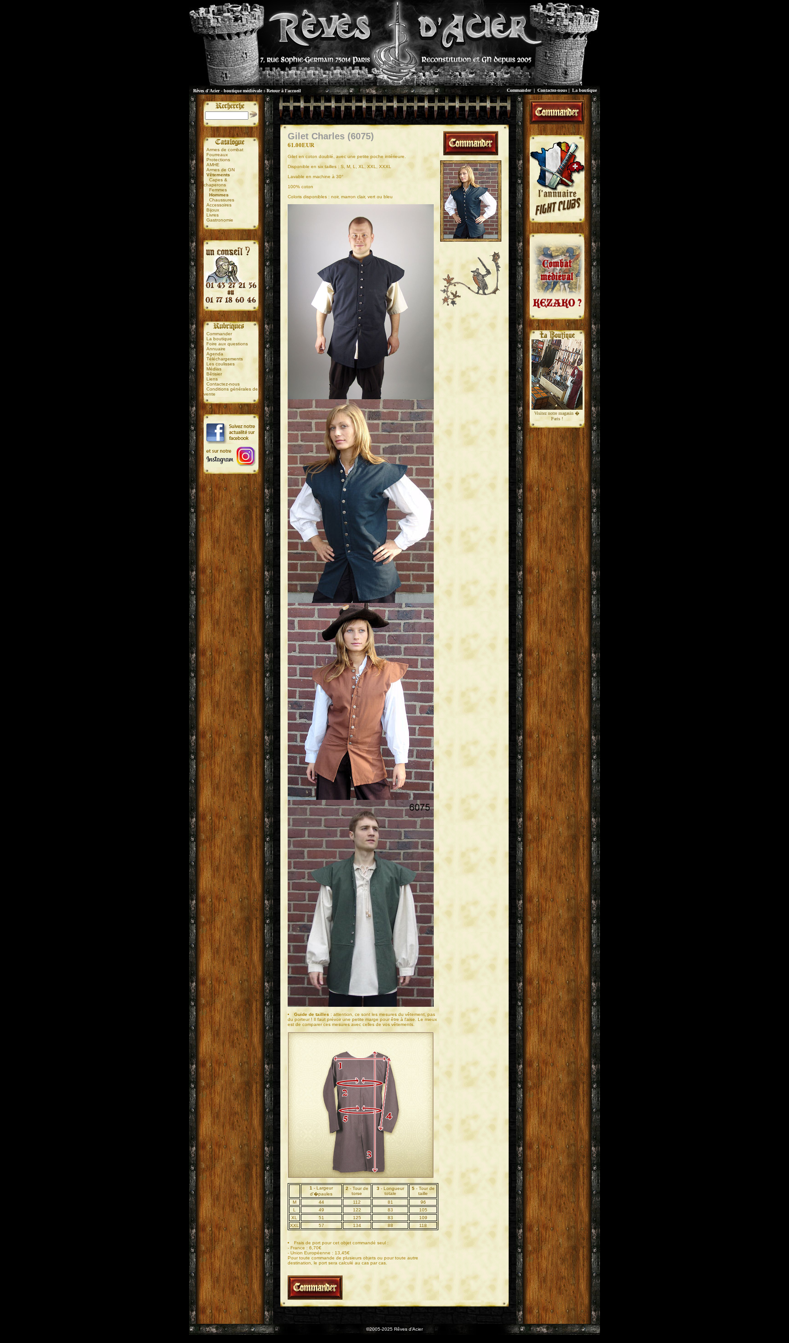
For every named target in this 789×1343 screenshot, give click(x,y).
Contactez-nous (552, 90)
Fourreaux (217, 154)
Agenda (214, 353)
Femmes (218, 189)
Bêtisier (214, 373)
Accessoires (218, 204)
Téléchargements (224, 358)
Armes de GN (220, 169)
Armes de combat (224, 149)
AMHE (213, 164)
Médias (213, 368)
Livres (212, 214)
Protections (218, 159)
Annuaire (216, 348)
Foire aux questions (227, 343)
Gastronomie (219, 219)
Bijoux (212, 209)
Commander (519, 90)
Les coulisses (220, 363)
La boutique (584, 90)
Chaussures (221, 199)
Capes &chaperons (215, 182)
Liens (212, 378)
